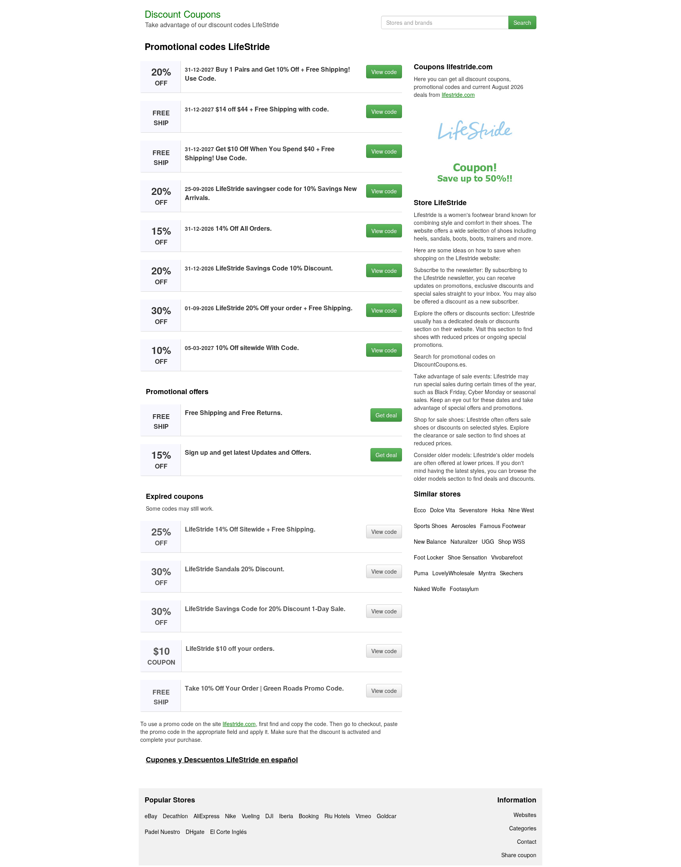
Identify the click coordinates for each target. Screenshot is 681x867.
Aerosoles (463, 526)
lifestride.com (239, 724)
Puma (421, 573)
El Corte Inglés (228, 832)
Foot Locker (429, 557)
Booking (309, 816)
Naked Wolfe (430, 589)
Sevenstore (473, 510)
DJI (269, 816)
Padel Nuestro (162, 832)
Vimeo (363, 816)
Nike (230, 816)
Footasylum (464, 589)
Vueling (251, 816)
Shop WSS (511, 541)
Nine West (521, 510)
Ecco (420, 510)
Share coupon (518, 855)
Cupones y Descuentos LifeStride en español (222, 759)
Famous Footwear (503, 526)
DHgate (195, 832)
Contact (526, 841)
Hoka (497, 510)
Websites (525, 815)
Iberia (286, 816)
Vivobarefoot (507, 557)
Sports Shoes (430, 526)
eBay (151, 816)
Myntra (487, 573)
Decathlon (175, 816)
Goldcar (386, 816)
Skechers (511, 573)
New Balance (430, 541)
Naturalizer (464, 541)
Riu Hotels (337, 816)
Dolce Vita (442, 510)
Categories (522, 828)
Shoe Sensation (467, 557)
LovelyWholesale (453, 573)
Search (522, 22)
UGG (488, 541)
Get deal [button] (386, 415)
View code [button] (384, 72)
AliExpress (207, 816)
